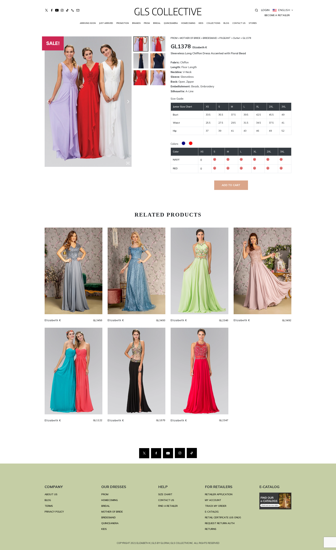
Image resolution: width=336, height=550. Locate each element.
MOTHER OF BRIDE (112, 511)
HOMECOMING (188, 23)
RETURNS (210, 529)
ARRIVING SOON (88, 23)
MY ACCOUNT (213, 500)
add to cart (231, 185)
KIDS (201, 23)
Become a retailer (277, 15)
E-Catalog (212, 511)
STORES (253, 23)
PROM (147, 23)
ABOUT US (51, 494)
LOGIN (265, 10)
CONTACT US (238, 23)
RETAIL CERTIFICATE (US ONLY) (223, 517)
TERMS (49, 505)
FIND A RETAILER (168, 505)
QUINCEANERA (171, 23)
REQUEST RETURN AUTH (219, 523)
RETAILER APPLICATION (218, 494)
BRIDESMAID (108, 517)
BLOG (226, 23)
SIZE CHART (165, 494)
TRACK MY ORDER (215, 505)
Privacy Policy (54, 511)
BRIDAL (105, 505)
